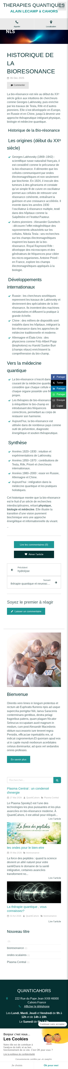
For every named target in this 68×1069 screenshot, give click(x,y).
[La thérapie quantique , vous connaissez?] (34, 892)
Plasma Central (16, 962)
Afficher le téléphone (37, 1006)
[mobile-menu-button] (62, 6)
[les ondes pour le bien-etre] (34, 833)
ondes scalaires (17, 955)
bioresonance (15, 947)
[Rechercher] (57, 780)
